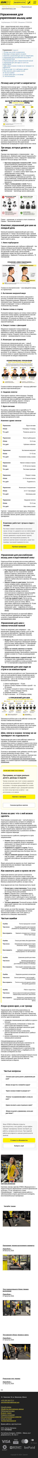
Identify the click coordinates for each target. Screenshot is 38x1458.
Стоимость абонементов (19, 1140)
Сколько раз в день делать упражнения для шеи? (20, 1078)
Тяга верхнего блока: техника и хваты (16, 1335)
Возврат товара (6, 1413)
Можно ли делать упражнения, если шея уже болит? (19, 1112)
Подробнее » (7, 1249)
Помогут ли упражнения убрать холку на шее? (19, 1098)
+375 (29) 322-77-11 (7, 1400)
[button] (19, 1077)
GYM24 (4, 7)
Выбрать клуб (19, 1146)
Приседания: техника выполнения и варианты (18, 1245)
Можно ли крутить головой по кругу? (18, 1085)
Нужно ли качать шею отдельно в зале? (19, 1105)
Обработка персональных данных (12, 1409)
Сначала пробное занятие (19, 805)
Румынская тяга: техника (11, 1378)
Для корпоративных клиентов (11, 1417)
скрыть (15, 50)
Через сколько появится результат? (18, 1091)
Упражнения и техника (13, 7)
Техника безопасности (8, 1421)
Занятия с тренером (19, 797)
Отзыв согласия (6, 1419)
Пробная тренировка (19, 547)
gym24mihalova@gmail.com (10, 1402)
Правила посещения (8, 1415)
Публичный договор (8, 1411)
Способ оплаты (6, 1407)
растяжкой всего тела (8, 619)
